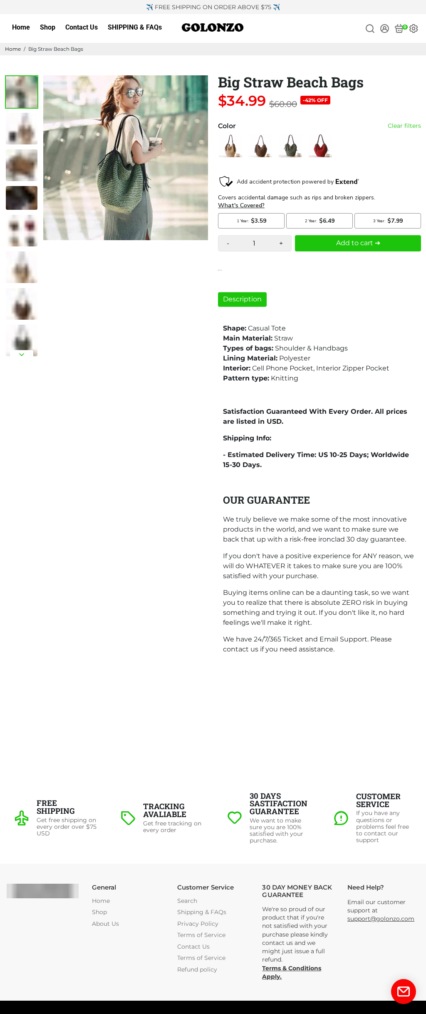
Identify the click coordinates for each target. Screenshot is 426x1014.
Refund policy (197, 970)
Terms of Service (201, 935)
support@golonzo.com (380, 918)
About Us (105, 924)
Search (187, 901)
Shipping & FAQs (201, 912)
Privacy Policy (197, 924)
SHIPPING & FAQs (135, 27)
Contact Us (81, 27)
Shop (47, 27)
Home (21, 27)
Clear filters (404, 125)
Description (242, 299)
